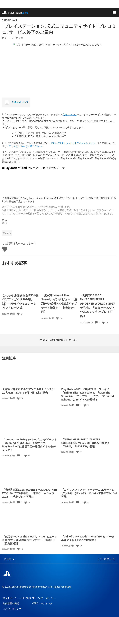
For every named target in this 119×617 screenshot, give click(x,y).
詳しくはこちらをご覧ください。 (26, 146)
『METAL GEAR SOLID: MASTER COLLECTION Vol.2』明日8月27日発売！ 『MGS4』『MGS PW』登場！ (85, 443)
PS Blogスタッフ (20, 102)
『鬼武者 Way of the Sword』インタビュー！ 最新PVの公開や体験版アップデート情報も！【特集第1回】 (59, 303)
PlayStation (18, 12)
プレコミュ (7, 233)
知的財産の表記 (11, 603)
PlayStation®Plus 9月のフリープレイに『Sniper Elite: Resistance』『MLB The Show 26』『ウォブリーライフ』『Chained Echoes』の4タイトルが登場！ (87, 394)
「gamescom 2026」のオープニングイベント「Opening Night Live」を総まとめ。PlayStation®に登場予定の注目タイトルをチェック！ (29, 445)
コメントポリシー (12, 608)
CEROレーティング (42, 603)
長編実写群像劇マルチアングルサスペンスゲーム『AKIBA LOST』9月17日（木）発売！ (29, 390)
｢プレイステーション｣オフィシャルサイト (73, 143)
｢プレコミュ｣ (69, 114)
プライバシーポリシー (43, 598)
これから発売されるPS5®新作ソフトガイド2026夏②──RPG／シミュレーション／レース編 (20, 301)
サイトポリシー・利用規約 (17, 598)
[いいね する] (18, 314)
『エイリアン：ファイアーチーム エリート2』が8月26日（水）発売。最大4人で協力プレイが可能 (89, 493)
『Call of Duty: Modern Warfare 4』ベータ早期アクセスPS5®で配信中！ (87, 538)
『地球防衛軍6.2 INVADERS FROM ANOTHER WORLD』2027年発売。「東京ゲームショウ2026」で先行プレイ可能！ (97, 305)
